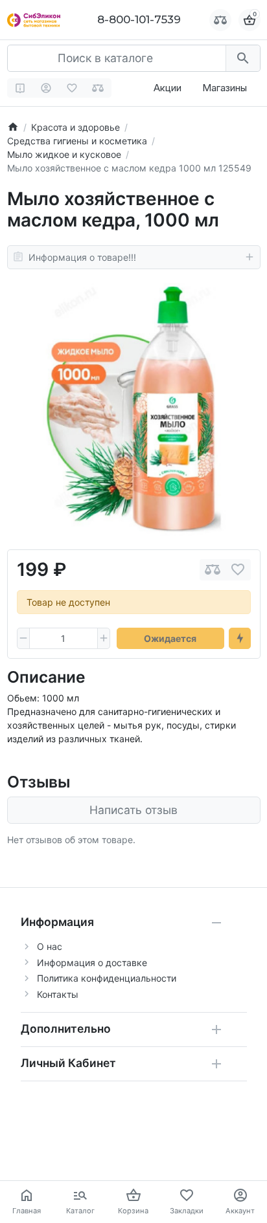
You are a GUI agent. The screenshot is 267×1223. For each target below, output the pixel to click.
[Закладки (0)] (72, 88)
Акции (167, 88)
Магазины (224, 88)
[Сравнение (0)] (98, 88)
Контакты (57, 994)
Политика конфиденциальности (106, 978)
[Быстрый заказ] (240, 639)
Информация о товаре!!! (82, 257)
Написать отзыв (133, 810)
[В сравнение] (213, 569)
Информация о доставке (92, 962)
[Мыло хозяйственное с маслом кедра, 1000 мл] (134, 409)
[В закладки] (238, 569)
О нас (49, 946)
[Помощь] (20, 88)
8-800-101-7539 (139, 19)
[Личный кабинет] (46, 88)
